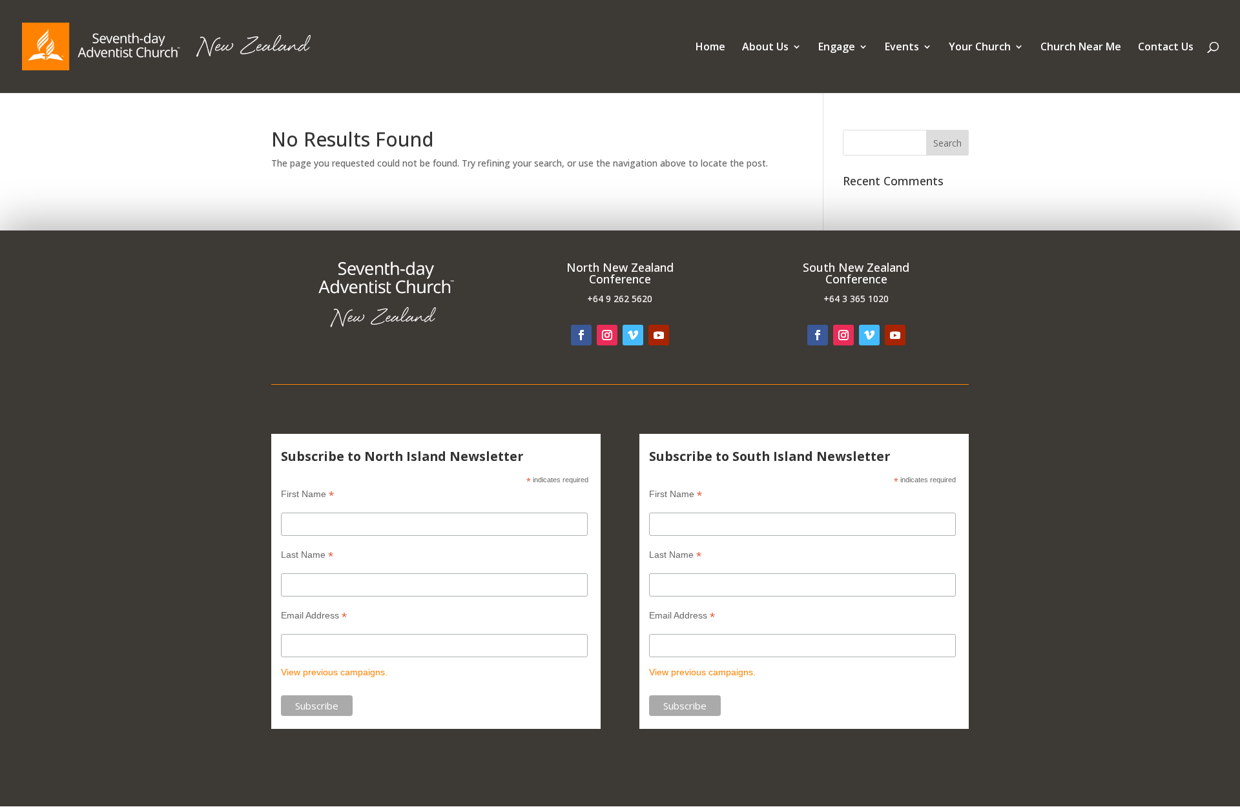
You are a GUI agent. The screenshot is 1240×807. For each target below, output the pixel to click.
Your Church (980, 48)
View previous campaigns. (334, 672)
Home (710, 48)
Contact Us (1166, 48)
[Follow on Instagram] (607, 335)
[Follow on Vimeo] (633, 335)
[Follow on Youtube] (658, 335)
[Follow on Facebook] (581, 335)
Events (902, 48)
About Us (765, 48)
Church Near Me (1080, 48)
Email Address (314, 615)
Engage (836, 48)
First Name (307, 494)
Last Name (307, 555)
